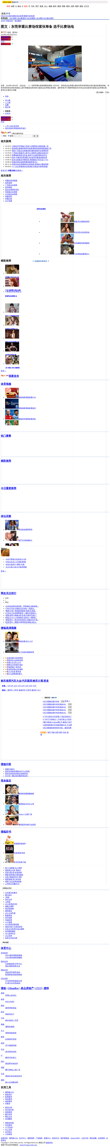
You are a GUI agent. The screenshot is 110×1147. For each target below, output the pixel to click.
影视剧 (11, 1027)
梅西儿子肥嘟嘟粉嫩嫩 (12, 316)
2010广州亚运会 (7, 21)
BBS (68, 6)
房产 (37, 6)
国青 (14, 966)
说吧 (72, 6)
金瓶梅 (12, 868)
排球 (12, 981)
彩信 (20, 1076)
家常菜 (18, 671)
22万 (23, 686)
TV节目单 (9, 1127)
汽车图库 (27, 680)
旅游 (2, 1043)
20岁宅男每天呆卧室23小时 (16, 559)
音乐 (11, 1014)
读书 (7, 1052)
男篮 (11, 957)
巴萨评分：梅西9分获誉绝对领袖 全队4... (21, 622)
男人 (14, 1057)
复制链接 (4, 39)
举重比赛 (8, 199)
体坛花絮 (6, 516)
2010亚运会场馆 (11, 194)
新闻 (8, 6)
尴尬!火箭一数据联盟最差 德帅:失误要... (21, 611)
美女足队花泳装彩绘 (81, 232)
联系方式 (55, 1138)
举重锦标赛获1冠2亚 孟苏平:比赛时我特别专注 (29, 155)
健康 (11, 1045)
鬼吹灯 (18, 870)
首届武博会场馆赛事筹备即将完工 (25, 162)
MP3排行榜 (9, 1110)
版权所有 (49, 1143)
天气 (7, 1045)
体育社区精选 (41, 209)
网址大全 (8, 1116)
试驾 (57, 732)
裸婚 (7, 875)
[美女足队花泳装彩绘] (67, 232)
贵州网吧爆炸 (10, 931)
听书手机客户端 (20, 862)
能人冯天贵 (11, 671)
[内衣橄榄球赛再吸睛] (67, 243)
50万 (30, 686)
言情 (7, 872)
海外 (18, 972)
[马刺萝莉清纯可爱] (12, 351)
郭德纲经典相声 (20, 843)
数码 (7, 1057)
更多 (7, 96)
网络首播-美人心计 (26, 641)
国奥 (11, 966)
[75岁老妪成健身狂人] (67, 254)
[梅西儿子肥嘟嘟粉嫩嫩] (12, 312)
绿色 (14, 1052)
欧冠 (12, 974)
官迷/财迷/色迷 (19, 853)
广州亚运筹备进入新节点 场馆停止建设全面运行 (30, 153)
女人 (46, 6)
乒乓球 (8, 981)
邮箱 (11, 1070)
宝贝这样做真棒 (15, 881)
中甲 (16, 964)
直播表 (19, 955)
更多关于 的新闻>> (12, 170)
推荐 (7, 881)
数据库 (11, 964)
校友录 (15, 1063)
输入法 (8, 1082)
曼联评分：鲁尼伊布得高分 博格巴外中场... (22, 620)
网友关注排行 (8, 593)
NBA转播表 (30, 18)
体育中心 (6, 948)
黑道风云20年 (10, 870)
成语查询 (8, 1101)
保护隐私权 (64, 1138)
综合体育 (19, 16)
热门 (7, 868)
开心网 (7, 100)
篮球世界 (4, 953)
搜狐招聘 (30, 1138)
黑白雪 (12, 872)
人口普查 (8, 922)
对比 (64, 732)
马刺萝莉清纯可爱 (10, 355)
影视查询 (8, 1097)
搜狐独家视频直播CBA (27, 397)
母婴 (7, 1033)
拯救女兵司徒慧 (13, 665)
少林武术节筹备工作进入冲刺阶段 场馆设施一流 (30, 146)
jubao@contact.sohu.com (28, 1145)
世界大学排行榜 (11, 938)
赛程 (11, 955)
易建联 (19, 957)
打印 (2, 41)
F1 (6, 983)
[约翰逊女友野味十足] (12, 325)
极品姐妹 (19, 875)
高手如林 (8, 918)
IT (29, 6)
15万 (19, 686)
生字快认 (8, 1132)
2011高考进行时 (11, 904)
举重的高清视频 (11, 180)
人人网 (7, 102)
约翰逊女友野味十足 (11, 329)
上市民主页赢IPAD (12, 884)
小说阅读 (8, 1134)
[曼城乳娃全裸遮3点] (13, 291)
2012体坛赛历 (48, 18)
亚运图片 (18, 21)
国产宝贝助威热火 (25, 540)
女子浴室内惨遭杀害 (26, 652)
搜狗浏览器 (9, 1123)
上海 (14, 1070)
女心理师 (18, 868)
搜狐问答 (6, 764)
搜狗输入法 (9, 1092)
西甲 (14, 972)
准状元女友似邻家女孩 (12, 342)
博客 (63, 6)
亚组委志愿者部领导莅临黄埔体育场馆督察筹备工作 (31, 148)
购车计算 (38, 680)
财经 (26, 6)
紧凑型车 (22, 690)
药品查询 (8, 1099)
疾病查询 (8, 1112)
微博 (59, 6)
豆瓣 (7, 105)
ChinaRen (13, 988)
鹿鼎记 (8, 1076)
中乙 (20, 964)
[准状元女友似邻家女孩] (12, 338)
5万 (9, 686)
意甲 (11, 972)
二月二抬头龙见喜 (12, 126)
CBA (7, 16)
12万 (15, 686)
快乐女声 (8, 899)
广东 (18, 1070)
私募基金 (8, 915)
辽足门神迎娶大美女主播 (13, 290)
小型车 (15, 690)
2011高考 (8, 936)
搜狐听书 (6, 831)
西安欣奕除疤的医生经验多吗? (16, 774)
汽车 (32, 6)
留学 (11, 1039)
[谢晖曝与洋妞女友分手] (12, 273)
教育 (2, 1037)
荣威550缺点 (10, 769)
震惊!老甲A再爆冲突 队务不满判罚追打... (21, 615)
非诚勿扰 (8, 920)
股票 (7, 1008)
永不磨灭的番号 (11, 893)
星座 (14, 1033)
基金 (14, 1008)
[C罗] (12, 364)
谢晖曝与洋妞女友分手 (12, 277)
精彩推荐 (6, 460)
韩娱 (7, 1014)
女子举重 (8, 201)
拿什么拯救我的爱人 (14, 674)
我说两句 (8, 1063)
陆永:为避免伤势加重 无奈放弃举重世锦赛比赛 (29, 157)
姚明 (15, 957)
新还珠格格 (9, 908)
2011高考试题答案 (12, 924)
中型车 (28, 690)
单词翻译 (8, 1119)
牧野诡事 (8, 879)
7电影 (7, 897)
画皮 (21, 665)
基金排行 (8, 1094)
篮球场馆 (8, 187)
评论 (14, 995)
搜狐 (3, 988)
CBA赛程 (39, 18)
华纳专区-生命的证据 (15, 660)
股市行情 (8, 1107)
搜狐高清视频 (8, 627)
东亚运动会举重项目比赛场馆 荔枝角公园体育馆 (30, 164)
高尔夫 (10, 983)
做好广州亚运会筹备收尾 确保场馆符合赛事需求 (30, 151)
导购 (53, 732)
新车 (49, 732)
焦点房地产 (27, 988)
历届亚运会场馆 (11, 192)
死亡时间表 (16, 879)
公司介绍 (84, 1138)
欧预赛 (8, 974)
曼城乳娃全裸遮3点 (11, 296)
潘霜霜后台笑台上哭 (26, 804)
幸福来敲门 (11, 667)
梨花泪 (18, 667)
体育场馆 (8, 183)
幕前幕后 (12, 875)
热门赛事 (6, 435)
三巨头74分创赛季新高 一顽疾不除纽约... (21, 613)
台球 (20, 981)
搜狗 (81, 6)
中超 (29, 16)
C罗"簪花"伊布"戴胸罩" (12, 367)
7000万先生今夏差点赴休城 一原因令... (20, 608)
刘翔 (15, 983)
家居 (41, 6)
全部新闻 (101, 1138)
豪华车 (34, 690)
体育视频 (6, 384)
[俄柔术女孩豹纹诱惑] (67, 221)
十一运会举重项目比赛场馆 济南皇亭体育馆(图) (30, 166)
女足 (18, 966)
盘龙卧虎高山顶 (13, 669)
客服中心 (47, 1138)
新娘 (11, 1033)
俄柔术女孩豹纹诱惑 (81, 221)
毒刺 (21, 669)
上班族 (7, 902)
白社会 (7, 113)
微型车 (10, 690)
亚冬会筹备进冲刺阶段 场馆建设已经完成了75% (30, 160)
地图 (12, 1082)
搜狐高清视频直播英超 (27, 419)
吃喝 (14, 1045)
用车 (61, 732)
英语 (14, 1039)
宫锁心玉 (10, 662)
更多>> (3, 371)
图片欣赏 (8, 1114)
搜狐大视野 (9, 906)
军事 (7, 995)
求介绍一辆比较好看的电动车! (16, 776)
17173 (86, 6)
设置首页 (4, 1138)
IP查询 (7, 1103)
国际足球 (4, 970)
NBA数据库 (21, 18)
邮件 (55, 6)
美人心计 (17, 662)
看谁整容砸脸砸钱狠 (26, 793)
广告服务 (39, 1138)
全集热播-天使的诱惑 (15, 658)
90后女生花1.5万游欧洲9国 (16, 562)
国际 (14, 16)
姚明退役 (8, 911)
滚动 (18, 983)
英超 (7, 972)
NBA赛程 (13, 18)
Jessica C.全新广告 (25, 814)
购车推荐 (6, 680)
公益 (11, 995)
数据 (20, 974)
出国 (7, 1039)
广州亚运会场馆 (11, 185)
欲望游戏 (18, 872)
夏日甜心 (8, 895)
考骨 (20, 877)
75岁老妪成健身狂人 (81, 254)
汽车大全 (16, 680)
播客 (7, 1027)
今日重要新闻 (8, 488)
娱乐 (19, 6)
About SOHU (75, 1138)
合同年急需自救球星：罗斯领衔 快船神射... (22, 606)
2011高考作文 (10, 933)
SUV (39, 690)
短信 (12, 1076)
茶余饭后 (6, 780)
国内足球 (4, 961)
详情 (62, 701)
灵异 (7, 877)
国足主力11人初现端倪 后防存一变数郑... (21, 618)
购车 (7, 1020)
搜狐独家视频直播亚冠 (27, 408)
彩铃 (16, 1076)
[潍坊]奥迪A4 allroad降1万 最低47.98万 (57, 722)
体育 (13, 6)
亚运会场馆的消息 (12, 190)
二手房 (15, 1020)
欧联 (16, 974)
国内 (10, 16)
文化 (2, 1049)
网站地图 (93, 1138)
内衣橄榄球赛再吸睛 (81, 243)
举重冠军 (8, 196)
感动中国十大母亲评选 (13, 927)
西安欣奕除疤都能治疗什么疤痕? (17, 771)
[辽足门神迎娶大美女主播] (12, 286)
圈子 (7, 1070)
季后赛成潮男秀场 (25, 529)
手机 (11, 1057)
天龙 (2, 1074)
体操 (16, 981)
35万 (27, 686)
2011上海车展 (10, 913)
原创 (11, 1052)
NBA (3, 16)
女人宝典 (8, 1130)
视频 (50, 6)
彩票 (33, 16)
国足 (7, 966)
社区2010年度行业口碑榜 (14, 929)
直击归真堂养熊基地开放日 (15, 128)
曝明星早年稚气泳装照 (27, 825)
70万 (34, 686)
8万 (12, 686)
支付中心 (22, 1138)
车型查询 (8, 1125)
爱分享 (7, 107)
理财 (11, 1008)
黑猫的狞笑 (13, 877)
